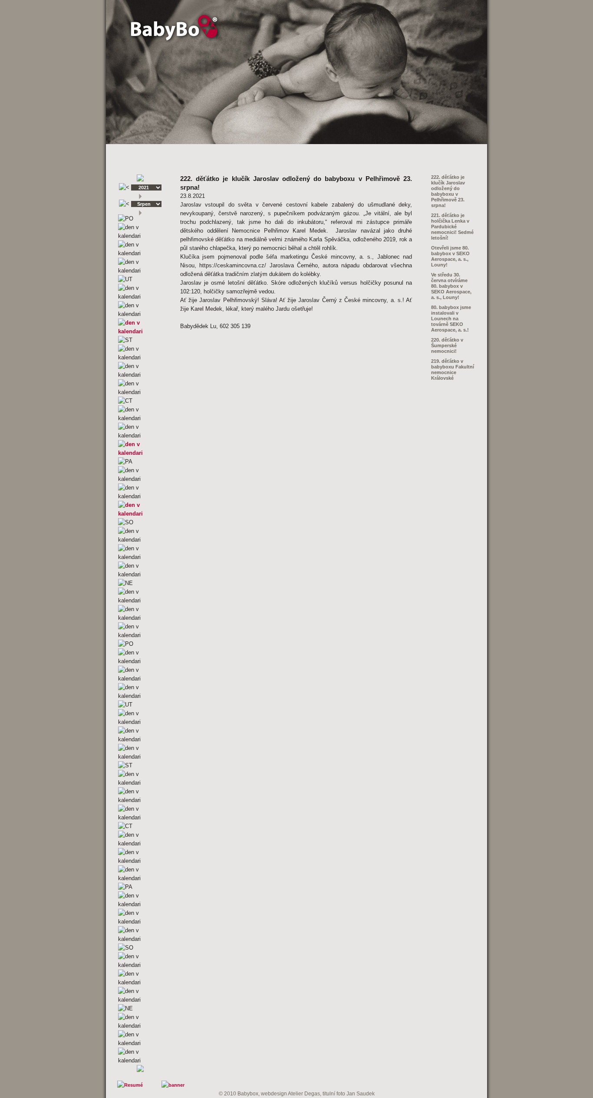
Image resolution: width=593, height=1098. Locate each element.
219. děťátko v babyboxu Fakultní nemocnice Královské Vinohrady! (452, 372)
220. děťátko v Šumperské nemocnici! (447, 345)
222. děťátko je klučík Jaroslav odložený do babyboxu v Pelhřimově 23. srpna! (448, 191)
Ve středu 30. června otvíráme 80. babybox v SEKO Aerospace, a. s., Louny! (451, 286)
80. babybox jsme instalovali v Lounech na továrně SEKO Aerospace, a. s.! (451, 318)
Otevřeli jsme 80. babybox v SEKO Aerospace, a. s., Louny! (450, 256)
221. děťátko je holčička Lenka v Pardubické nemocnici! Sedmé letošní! (452, 226)
